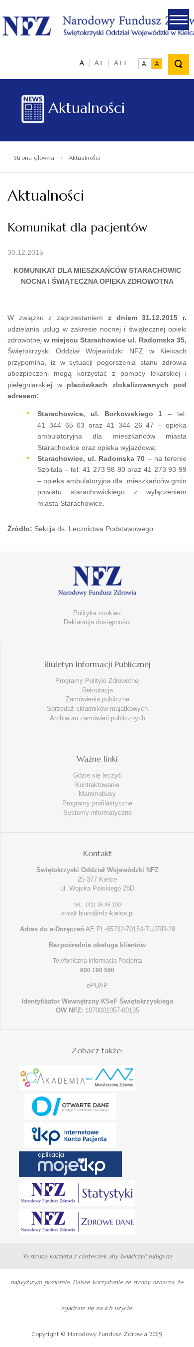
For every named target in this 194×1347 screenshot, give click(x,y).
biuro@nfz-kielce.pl (106, 913)
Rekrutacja (97, 690)
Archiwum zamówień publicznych (97, 718)
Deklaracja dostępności (97, 622)
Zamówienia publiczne (97, 699)
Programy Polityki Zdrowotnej (97, 680)
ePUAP (97, 985)
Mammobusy (97, 793)
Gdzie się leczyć (97, 775)
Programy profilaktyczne (97, 803)
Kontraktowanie (97, 784)
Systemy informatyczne (97, 812)
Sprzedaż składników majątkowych (97, 708)
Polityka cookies (97, 613)
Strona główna (34, 157)
